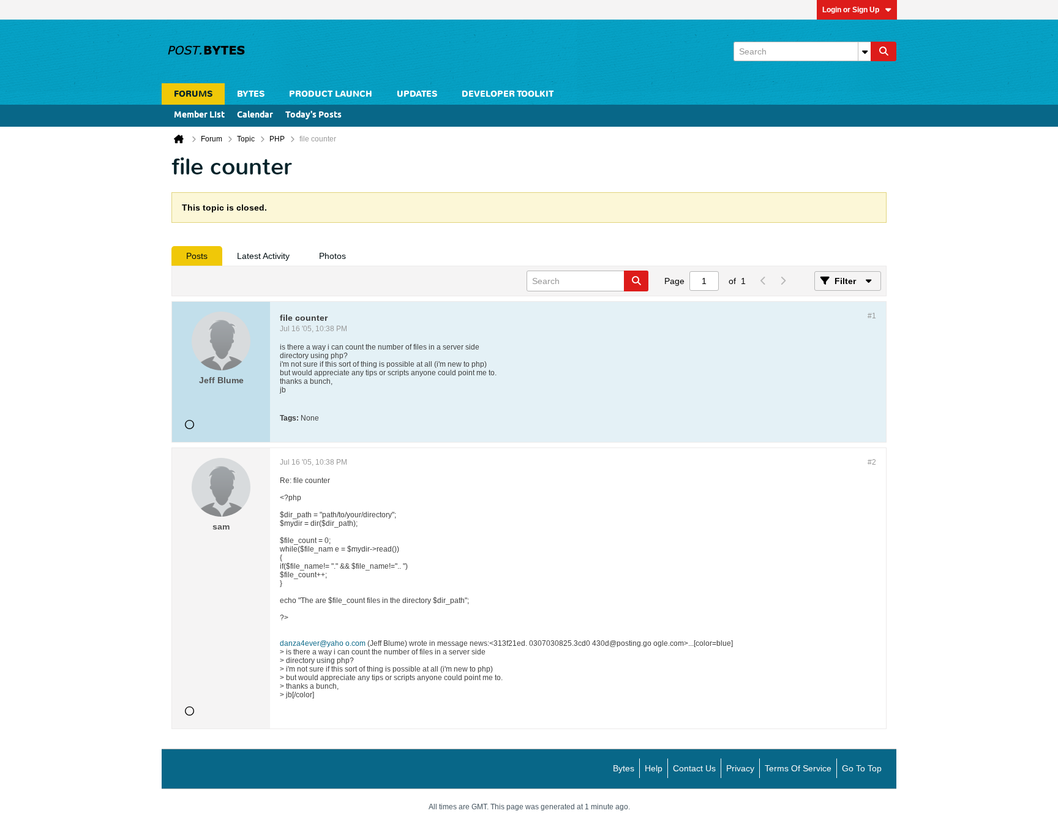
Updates (417, 94)
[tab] (196, 256)
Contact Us (694, 768)
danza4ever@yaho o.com (323, 643)
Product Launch (330, 94)
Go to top (862, 768)
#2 (872, 462)
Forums (193, 94)
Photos (332, 256)
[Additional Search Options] (864, 51)
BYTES (250, 94)
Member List (199, 115)
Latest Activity (263, 256)
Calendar (255, 115)
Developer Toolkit (507, 94)
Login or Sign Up (850, 10)
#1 (872, 316)
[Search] (883, 51)
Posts (197, 256)
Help (653, 768)
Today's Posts (313, 115)
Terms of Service (798, 768)
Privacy (740, 768)
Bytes (623, 768)
